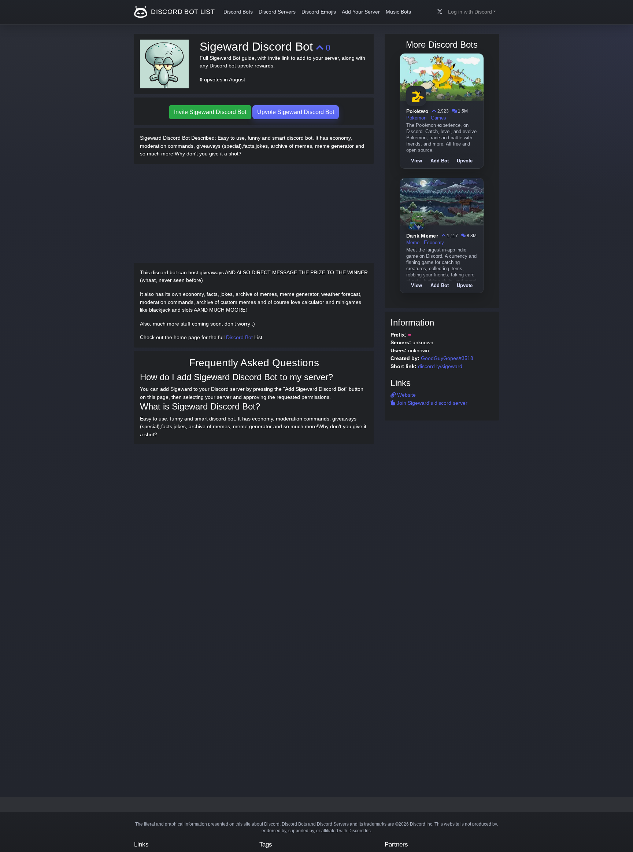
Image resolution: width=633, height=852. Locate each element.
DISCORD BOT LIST (182, 11)
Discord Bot (239, 337)
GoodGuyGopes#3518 (447, 358)
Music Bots (398, 12)
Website (406, 395)
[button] (472, 12)
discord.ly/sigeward (440, 366)
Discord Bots (238, 12)
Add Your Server (361, 12)
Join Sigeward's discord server (431, 403)
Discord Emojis (318, 12)
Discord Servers (277, 12)
